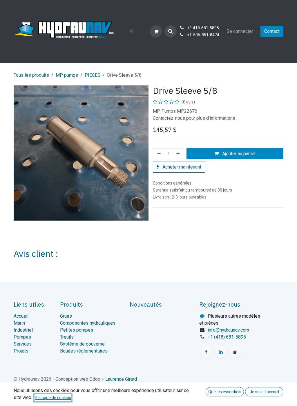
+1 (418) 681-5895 (227, 337)
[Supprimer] (158, 154)
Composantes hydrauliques (87, 323)
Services (23, 344)
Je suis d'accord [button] (264, 391)
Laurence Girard (121, 379)
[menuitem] (131, 31)
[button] (170, 31)
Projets (21, 351)
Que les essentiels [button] (224, 391)
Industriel (23, 330)
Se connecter (240, 31)
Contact (272, 31)
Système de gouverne (82, 344)
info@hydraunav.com (228, 330)
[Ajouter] (178, 154)
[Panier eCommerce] (156, 31)
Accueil (21, 316)
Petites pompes (76, 330)
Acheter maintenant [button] (181, 167)
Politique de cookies (53, 397)
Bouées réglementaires (84, 351)
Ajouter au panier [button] (238, 153)
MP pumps (67, 75)
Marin (19, 323)
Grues (66, 316)
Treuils (67, 337)
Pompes (22, 337)
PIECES (92, 75)
